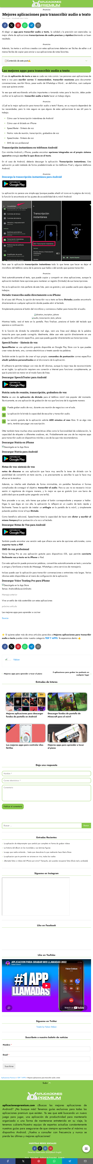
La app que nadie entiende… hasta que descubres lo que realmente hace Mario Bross (37, 852)
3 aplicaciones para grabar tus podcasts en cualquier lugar (71, 673)
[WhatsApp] (25, 25)
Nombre (7, 1045)
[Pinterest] (18, 25)
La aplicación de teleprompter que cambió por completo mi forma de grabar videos (37, 843)
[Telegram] (31, 25)
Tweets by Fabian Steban (46, 1026)
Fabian (17, 659)
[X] (11, 25)
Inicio (27, 1157)
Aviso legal (34, 1157)
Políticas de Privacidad (48, 1157)
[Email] (38, 25)
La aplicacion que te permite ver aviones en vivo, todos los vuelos (29, 856)
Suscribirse (9, 1066)
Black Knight (56, 1152)
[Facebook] (5, 25)
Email (6, 1055)
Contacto (61, 1157)
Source (5, 618)
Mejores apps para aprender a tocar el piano (23, 673)
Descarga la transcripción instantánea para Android (32, 176)
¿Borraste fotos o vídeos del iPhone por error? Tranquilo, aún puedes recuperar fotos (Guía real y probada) (46, 861)
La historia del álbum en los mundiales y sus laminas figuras (27, 847)
